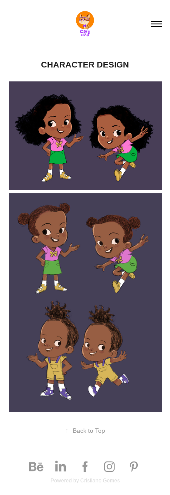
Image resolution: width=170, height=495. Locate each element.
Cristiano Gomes (100, 481)
